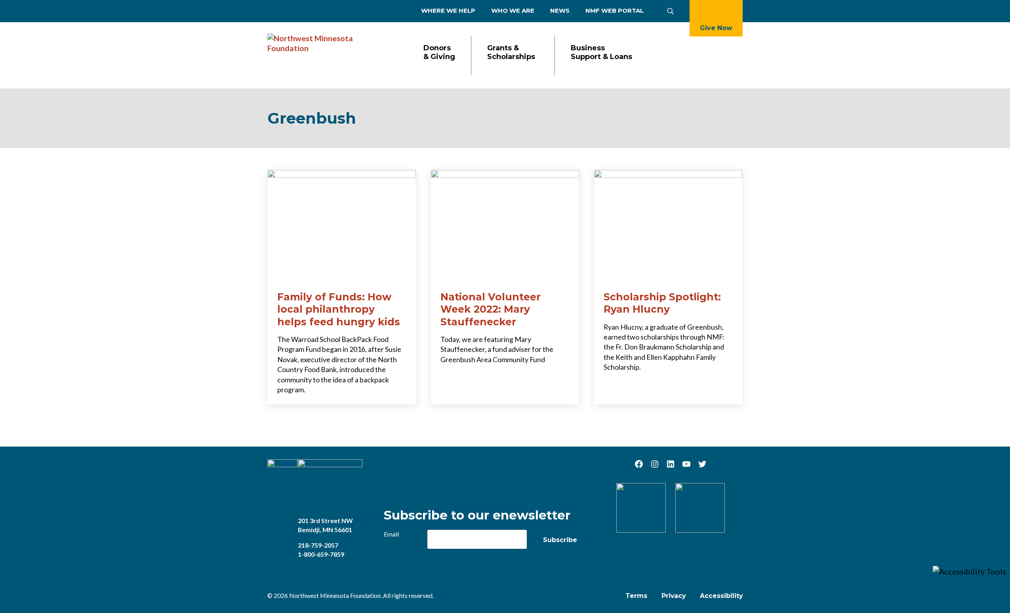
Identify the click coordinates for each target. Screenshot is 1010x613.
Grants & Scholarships (511, 52)
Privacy (673, 596)
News (560, 10)
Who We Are (512, 10)
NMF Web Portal (614, 10)
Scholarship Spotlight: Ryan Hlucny (662, 303)
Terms (636, 596)
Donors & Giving (439, 52)
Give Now (716, 28)
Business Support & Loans (601, 52)
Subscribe (560, 540)
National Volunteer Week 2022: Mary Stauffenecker (490, 309)
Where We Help (448, 10)
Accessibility (721, 596)
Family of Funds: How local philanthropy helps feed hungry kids (338, 309)
